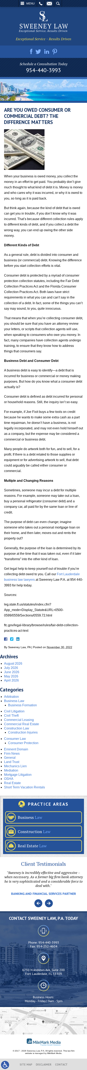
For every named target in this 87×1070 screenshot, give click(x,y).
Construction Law (16, 728)
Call (41, 3)
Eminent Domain (16, 749)
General (10, 757)
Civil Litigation (14, 711)
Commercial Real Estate (21, 724)
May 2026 (11, 676)
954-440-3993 (43, 70)
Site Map (26, 1064)
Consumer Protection (23, 743)
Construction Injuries (23, 732)
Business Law (14, 701)
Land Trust (11, 762)
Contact (61, 1064)
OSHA (8, 778)
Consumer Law (15, 738)
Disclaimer (43, 1064)
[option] (43, 884)
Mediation (11, 770)
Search (58, 3)
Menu (30, 3)
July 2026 (11, 668)
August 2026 (13, 663)
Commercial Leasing (19, 720)
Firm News (12, 753)
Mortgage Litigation (18, 774)
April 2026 (11, 680)
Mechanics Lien (15, 766)
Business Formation (22, 705)
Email (49, 3)
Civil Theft (11, 715)
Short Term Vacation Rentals (24, 787)
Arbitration (11, 696)
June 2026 (11, 672)
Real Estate (12, 783)
